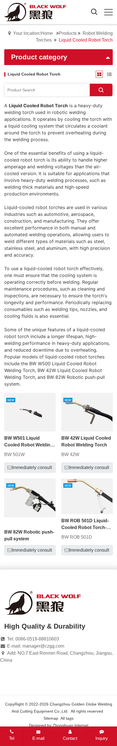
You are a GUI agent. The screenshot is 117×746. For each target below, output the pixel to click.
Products (68, 33)
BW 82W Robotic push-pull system (29, 535)
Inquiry (101, 738)
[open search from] (94, 11)
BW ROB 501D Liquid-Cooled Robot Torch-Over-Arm (85, 524)
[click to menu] (108, 12)
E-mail (38, 738)
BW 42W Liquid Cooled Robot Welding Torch (86, 441)
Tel (11, 738)
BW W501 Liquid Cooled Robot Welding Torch (28, 442)
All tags (67, 718)
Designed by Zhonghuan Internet (58, 725)
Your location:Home (33, 33)
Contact (70, 738)
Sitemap (50, 718)
